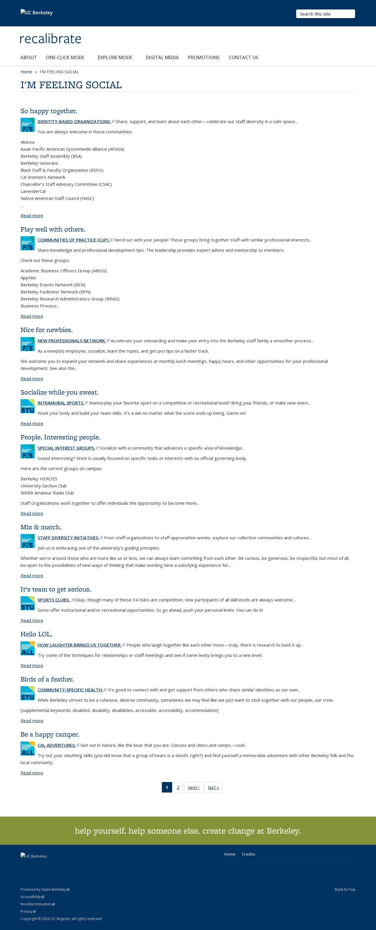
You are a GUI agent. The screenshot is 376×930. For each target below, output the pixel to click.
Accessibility (32, 896)
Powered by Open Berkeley (45, 889)
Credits (248, 854)
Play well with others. (53, 229)
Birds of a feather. (47, 679)
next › (196, 788)
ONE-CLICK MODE (65, 57)
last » (215, 788)
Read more (32, 215)
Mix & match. (41, 526)
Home (26, 71)
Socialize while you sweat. (60, 392)
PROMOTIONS (204, 57)
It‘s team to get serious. (56, 589)
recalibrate (50, 39)
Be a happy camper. (50, 734)
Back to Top (345, 889)
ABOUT (29, 57)
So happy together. (49, 110)
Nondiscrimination (38, 904)
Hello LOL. (36, 633)
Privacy (28, 911)
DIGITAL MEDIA (162, 57)
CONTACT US (243, 57)
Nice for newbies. (47, 329)
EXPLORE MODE (115, 57)
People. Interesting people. (60, 436)
